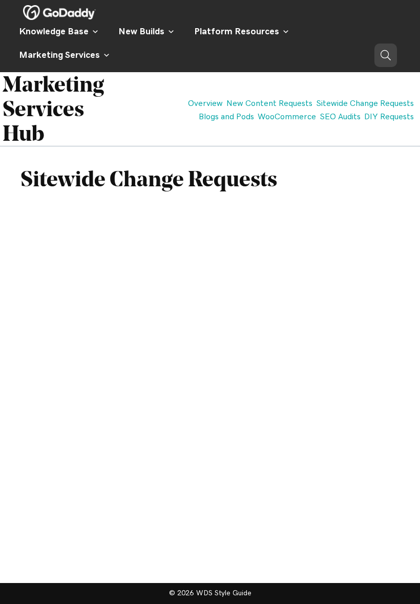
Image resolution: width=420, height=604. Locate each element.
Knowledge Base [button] (54, 31)
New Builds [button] (141, 31)
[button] (385, 55)
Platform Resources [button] (236, 31)
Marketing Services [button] (59, 55)
